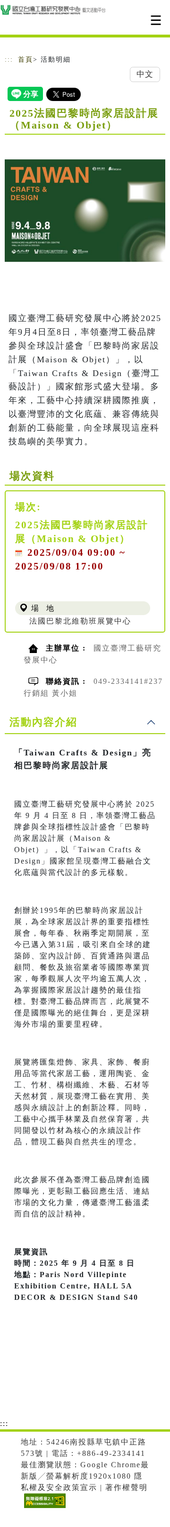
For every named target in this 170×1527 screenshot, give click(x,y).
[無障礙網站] (43, 1507)
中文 (144, 74)
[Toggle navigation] (155, 20)
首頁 (25, 59)
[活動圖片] (85, 210)
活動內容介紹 (43, 722)
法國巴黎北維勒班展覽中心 (80, 621)
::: (9, 59)
